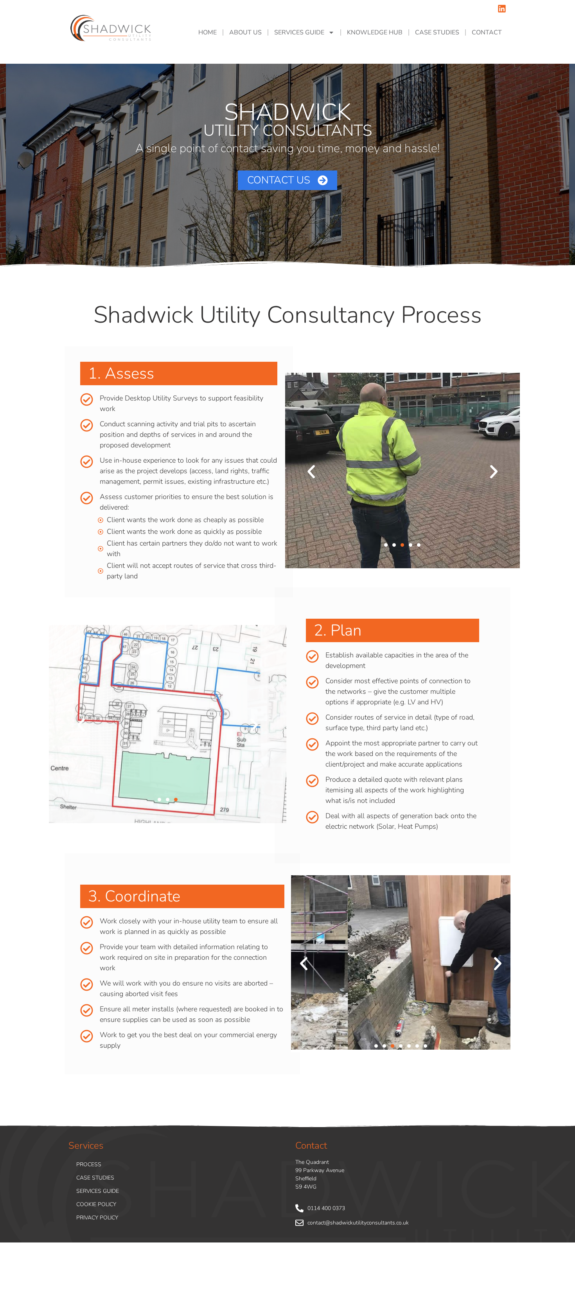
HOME (207, 32)
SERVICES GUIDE (299, 32)
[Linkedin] (501, 8)
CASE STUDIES (437, 32)
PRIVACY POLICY (97, 1217)
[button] (311, 472)
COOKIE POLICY (96, 1204)
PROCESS (88, 1164)
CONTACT (487, 32)
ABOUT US (245, 32)
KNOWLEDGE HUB (374, 32)
